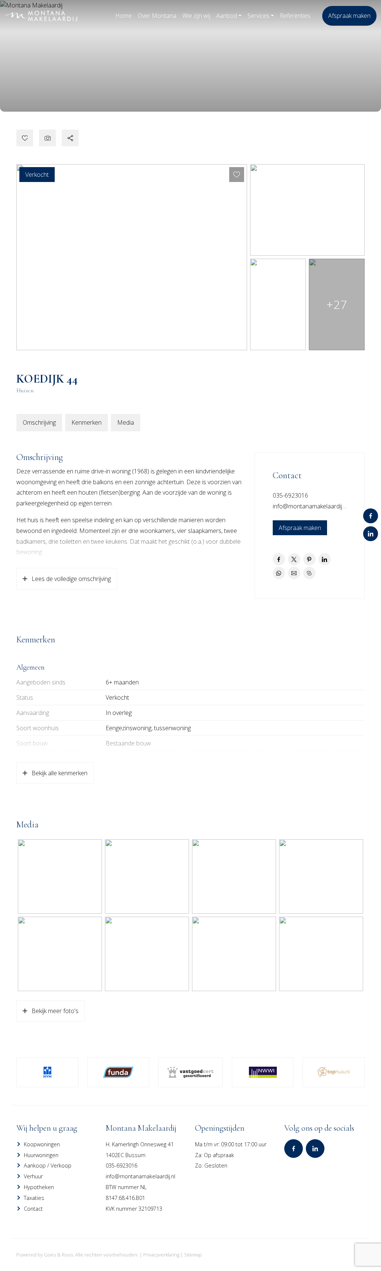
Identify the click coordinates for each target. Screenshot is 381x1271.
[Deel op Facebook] (279, 559)
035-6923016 (290, 495)
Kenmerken (86, 422)
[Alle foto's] (47, 138)
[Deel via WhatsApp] (279, 573)
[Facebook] (370, 515)
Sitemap (193, 1254)
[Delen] (70, 138)
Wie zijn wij (196, 16)
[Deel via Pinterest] (309, 559)
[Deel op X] (294, 559)
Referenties (295, 16)
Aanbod (226, 16)
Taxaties (34, 1197)
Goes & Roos (58, 1254)
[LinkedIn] (370, 533)
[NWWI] (263, 1072)
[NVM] (47, 1072)
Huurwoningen (41, 1155)
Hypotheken (39, 1187)
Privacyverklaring (161, 1254)
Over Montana (157, 16)
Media (125, 422)
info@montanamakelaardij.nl (310, 506)
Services (258, 16)
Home (123, 16)
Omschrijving (39, 422)
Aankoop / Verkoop (47, 1165)
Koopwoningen (42, 1144)
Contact (33, 1208)
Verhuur (33, 1176)
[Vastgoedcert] (190, 1072)
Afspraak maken (349, 16)
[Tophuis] (333, 1072)
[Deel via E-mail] (294, 573)
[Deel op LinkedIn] (324, 559)
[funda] (118, 1072)
